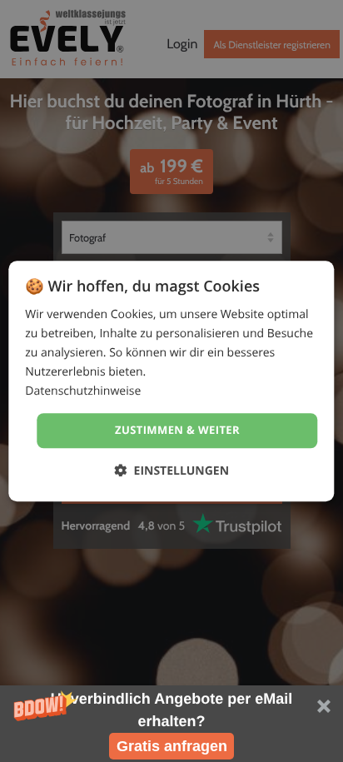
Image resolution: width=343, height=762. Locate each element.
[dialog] (171, 381)
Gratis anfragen (172, 746)
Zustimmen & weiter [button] (177, 430)
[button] (171, 723)
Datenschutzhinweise (83, 392)
